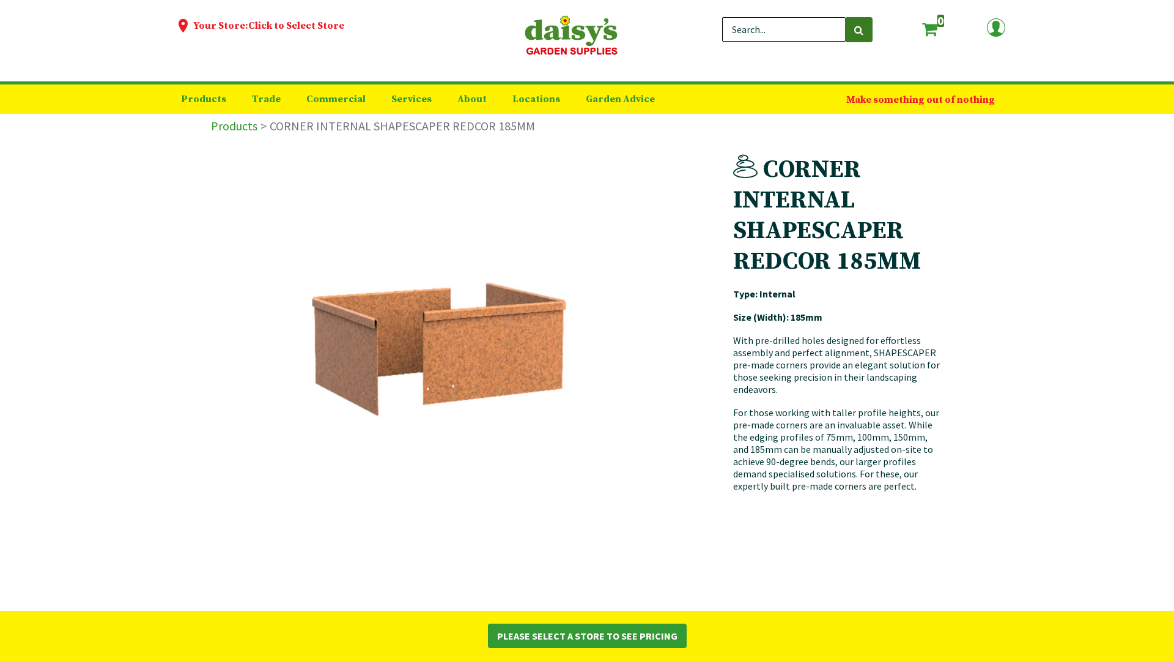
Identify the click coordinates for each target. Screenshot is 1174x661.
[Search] (859, 29)
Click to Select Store (296, 26)
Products (234, 125)
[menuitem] (203, 99)
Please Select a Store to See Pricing (587, 636)
